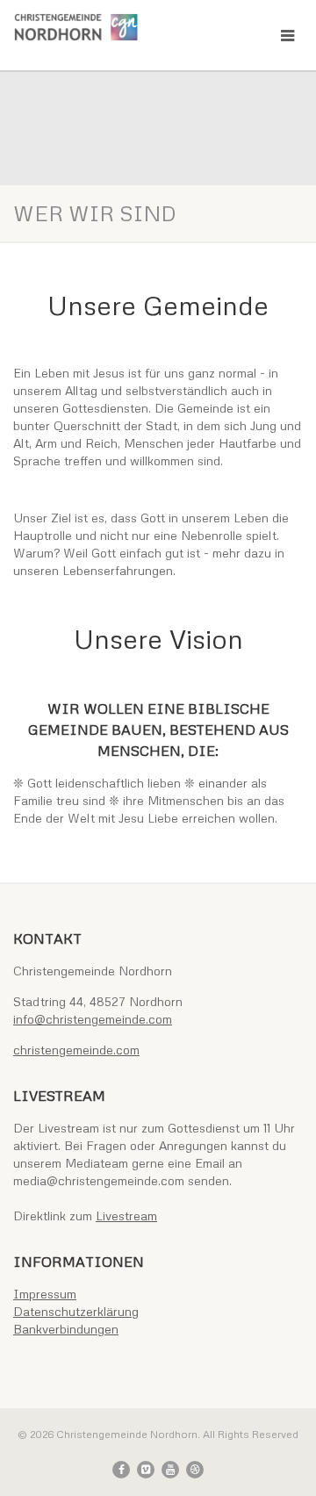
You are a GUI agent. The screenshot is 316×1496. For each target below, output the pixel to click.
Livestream (126, 1215)
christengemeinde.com (76, 1049)
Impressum (44, 1293)
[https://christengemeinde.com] (105, 27)
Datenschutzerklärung (76, 1311)
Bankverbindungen (65, 1328)
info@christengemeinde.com (92, 1018)
